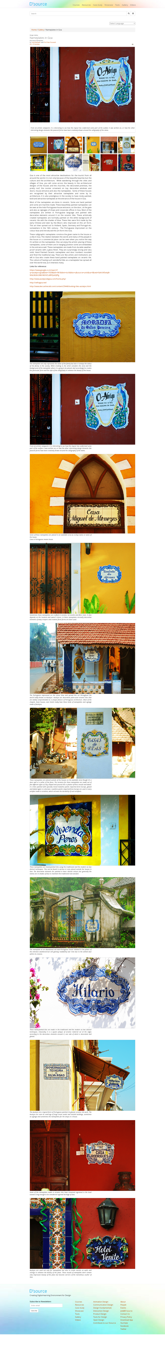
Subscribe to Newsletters (40, 1301)
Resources (86, 5)
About (123, 1302)
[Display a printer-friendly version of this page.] (132, 44)
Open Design (98, 1320)
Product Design (99, 1314)
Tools (117, 5)
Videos (133, 5)
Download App (126, 1320)
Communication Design (103, 1305)
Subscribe (34, 1311)
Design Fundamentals (102, 1308)
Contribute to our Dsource (104, 1323)
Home (34, 30)
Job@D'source (126, 1311)
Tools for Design (100, 1317)
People (123, 1305)
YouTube (124, 1323)
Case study (97, 5)
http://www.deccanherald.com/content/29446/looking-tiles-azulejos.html (60, 286)
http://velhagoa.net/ (38, 282)
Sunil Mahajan (36, 42)
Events (123, 1308)
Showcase (108, 5)
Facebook (124, 1326)
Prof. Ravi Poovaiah (50, 42)
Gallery (125, 5)
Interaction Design (101, 1311)
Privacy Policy (126, 1317)
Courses (76, 5)
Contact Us (125, 1314)
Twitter (123, 1329)
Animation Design (100, 1302)
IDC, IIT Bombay (35, 44)
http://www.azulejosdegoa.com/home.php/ (48, 279)
